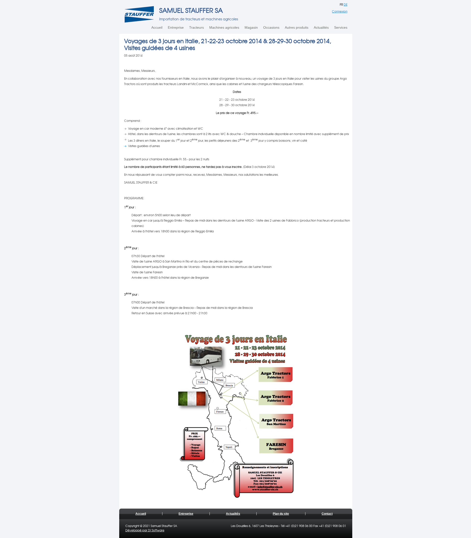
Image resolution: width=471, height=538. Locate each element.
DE (345, 4)
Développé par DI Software (144, 530)
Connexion (339, 11)
